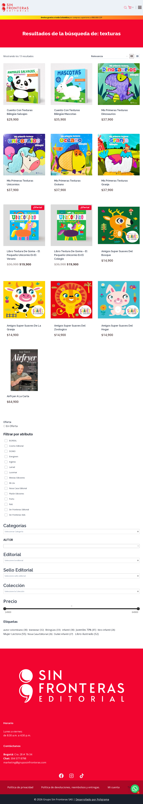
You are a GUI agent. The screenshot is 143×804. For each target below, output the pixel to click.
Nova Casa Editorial (40, 634)
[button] (135, 788)
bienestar (36, 629)
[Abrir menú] (140, 7)
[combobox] (71, 546)
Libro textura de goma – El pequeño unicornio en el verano (23, 255)
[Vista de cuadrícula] (131, 56)
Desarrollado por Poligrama (92, 799)
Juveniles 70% (86, 629)
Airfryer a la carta (18, 396)
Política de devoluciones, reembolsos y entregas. (70, 787)
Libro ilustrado (86, 634)
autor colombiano (15, 629)
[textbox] (71, 546)
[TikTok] (81, 775)
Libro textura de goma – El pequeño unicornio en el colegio (70, 255)
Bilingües (53, 629)
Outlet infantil (63, 634)
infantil (68, 629)
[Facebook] (61, 775)
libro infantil (106, 629)
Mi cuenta (114, 787)
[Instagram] (71, 775)
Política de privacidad (20, 787)
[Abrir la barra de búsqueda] (125, 7)
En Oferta (12, 426)
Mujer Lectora (14, 634)
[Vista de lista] (137, 56)
